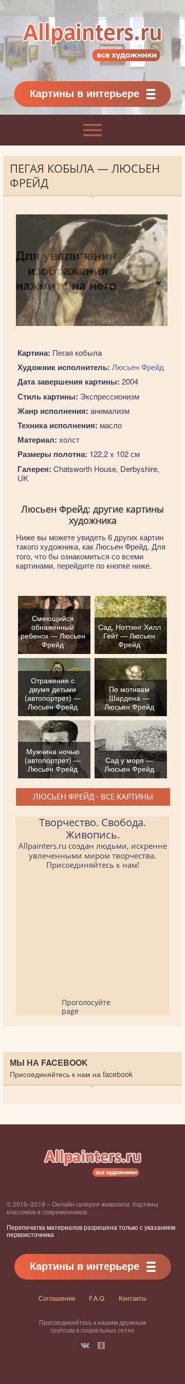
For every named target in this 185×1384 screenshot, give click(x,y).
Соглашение (57, 1298)
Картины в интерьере (84, 92)
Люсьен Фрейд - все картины (93, 796)
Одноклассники (101, 1345)
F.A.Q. (97, 1298)
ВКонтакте (85, 1345)
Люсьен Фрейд (138, 366)
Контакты (132, 1298)
